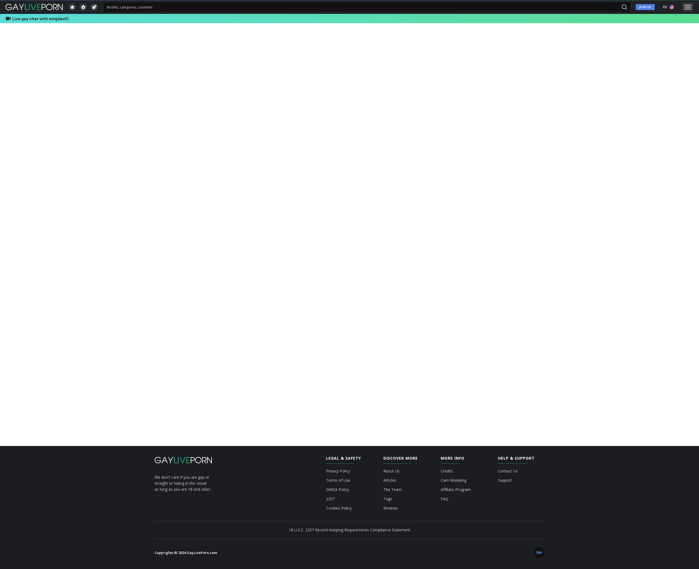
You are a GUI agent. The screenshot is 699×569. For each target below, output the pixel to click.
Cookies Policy (339, 508)
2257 (330, 499)
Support (505, 480)
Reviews (390, 508)
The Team (392, 490)
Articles (389, 480)
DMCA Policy (337, 490)
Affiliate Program (456, 490)
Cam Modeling (453, 480)
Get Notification (295, 208)
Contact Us (508, 471)
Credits (447, 471)
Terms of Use (338, 480)
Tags (387, 499)
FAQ (444, 499)
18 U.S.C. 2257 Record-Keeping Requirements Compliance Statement (349, 529)
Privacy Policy (338, 471)
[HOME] (183, 460)
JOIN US (645, 7)
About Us (391, 471)
